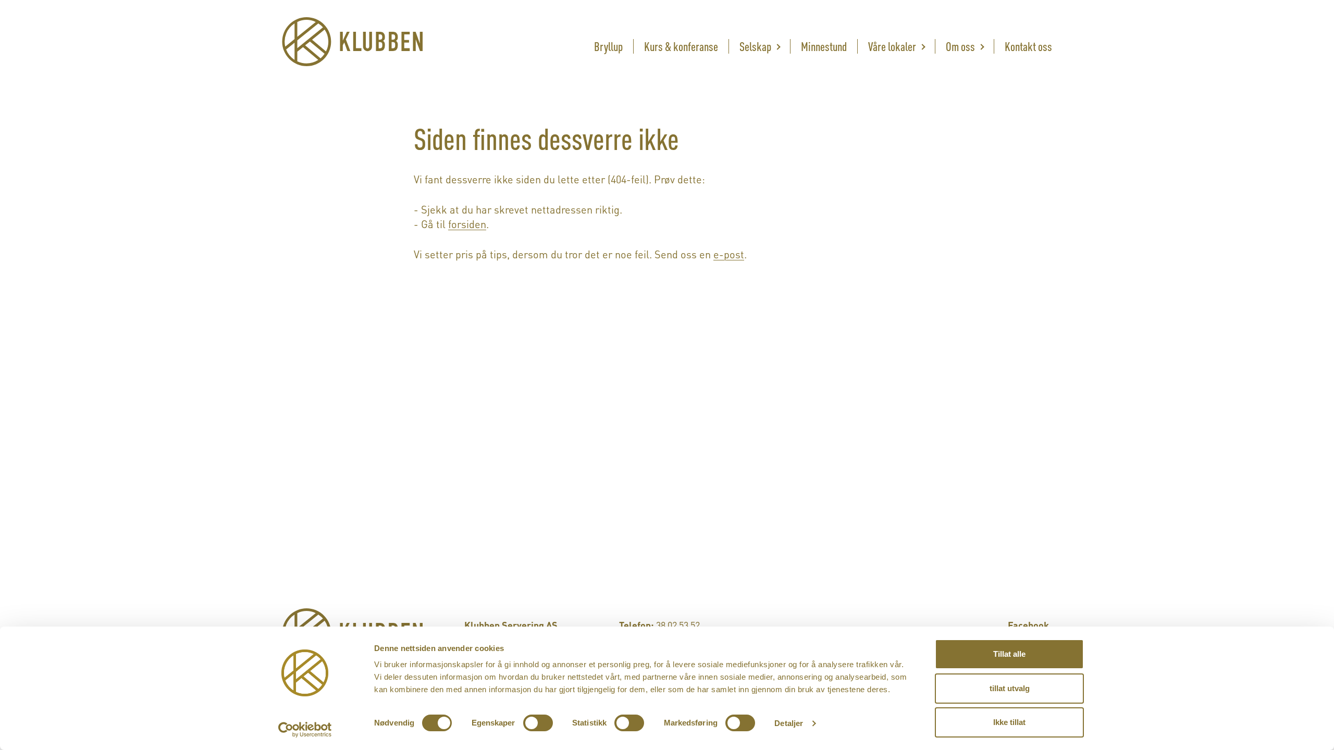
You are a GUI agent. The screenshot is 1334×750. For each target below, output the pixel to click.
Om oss (960, 45)
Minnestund (824, 45)
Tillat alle (1009, 653)
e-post (728, 253)
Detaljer (788, 723)
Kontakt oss (1028, 45)
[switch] (538, 723)
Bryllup (608, 45)
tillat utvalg (1010, 688)
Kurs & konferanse (681, 45)
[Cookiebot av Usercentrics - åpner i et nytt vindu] (305, 730)
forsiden (467, 223)
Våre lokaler (892, 45)
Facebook (1028, 624)
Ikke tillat (1009, 722)
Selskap (755, 45)
